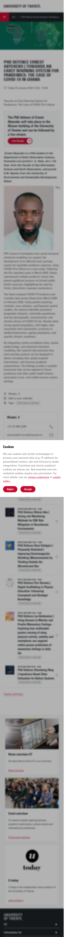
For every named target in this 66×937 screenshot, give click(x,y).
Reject (10, 489)
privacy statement (38, 477)
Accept (28, 489)
